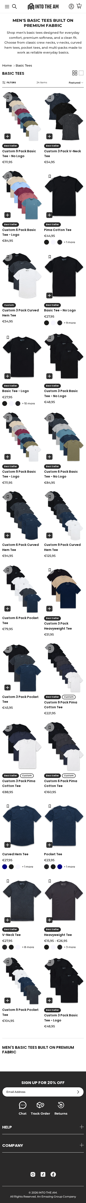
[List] (81, 73)
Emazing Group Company (58, 1196)
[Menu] (7, 6)
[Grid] (74, 73)
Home (7, 66)
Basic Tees (24, 66)
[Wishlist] (7, 97)
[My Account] (69, 6)
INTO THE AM (48, 1192)
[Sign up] (78, 1092)
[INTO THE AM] (43, 6)
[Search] (17, 8)
